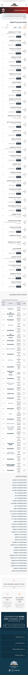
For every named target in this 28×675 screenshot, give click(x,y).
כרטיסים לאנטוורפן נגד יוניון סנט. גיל (19, 513)
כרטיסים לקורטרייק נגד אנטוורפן (20, 542)
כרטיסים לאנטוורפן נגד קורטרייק (20, 500)
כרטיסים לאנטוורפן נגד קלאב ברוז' (19, 490)
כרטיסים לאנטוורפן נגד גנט (21, 495)
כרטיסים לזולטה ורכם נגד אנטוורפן (19, 571)
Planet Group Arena (10, 372)
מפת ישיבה (11, 316)
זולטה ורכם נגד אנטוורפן (19, 349)
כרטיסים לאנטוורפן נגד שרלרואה (20, 487)
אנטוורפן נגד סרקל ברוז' (19, 433)
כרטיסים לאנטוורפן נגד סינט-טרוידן (19, 516)
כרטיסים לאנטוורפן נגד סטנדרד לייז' (19, 519)
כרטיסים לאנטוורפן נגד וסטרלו (20, 521)
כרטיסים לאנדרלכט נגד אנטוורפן (20, 480)
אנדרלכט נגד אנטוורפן (19, 465)
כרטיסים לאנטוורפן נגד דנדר (20, 493)
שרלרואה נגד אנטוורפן (19, 383)
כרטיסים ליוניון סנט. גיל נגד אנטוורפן (19, 558)
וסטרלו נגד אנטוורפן (19, 325)
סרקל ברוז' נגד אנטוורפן (19, 336)
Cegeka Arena (10, 393)
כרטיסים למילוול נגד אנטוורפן (20, 552)
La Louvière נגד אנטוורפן (19, 360)
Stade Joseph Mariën (10, 444)
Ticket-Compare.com (17, 649)
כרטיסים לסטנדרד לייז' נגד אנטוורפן (19, 563)
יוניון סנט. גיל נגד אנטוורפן (19, 444)
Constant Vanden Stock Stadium (10, 465)
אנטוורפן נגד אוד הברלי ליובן (19, 367)
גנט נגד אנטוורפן (19, 373)
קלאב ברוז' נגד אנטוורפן (19, 314)
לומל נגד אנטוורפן (19, 423)
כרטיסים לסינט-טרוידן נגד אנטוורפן (19, 560)
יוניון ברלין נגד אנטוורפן (19, 439)
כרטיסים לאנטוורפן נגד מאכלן (20, 508)
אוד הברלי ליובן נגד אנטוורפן (19, 403)
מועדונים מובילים (19, 643)
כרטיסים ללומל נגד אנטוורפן (20, 547)
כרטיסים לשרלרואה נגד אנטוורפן (20, 529)
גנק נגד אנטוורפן (19, 393)
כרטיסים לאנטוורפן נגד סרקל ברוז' (19, 485)
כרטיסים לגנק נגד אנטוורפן (21, 539)
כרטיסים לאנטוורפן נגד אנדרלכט (20, 482)
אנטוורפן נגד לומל (19, 340)
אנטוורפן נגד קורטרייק (19, 398)
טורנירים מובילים (19, 637)
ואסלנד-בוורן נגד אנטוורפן (19, 428)
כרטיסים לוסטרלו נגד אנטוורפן (20, 568)
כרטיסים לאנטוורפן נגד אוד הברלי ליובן (18, 511)
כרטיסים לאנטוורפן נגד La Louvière (19, 503)
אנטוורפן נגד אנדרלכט (19, 354)
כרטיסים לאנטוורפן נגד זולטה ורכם (19, 524)
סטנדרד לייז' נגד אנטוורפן (19, 309)
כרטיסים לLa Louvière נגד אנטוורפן (19, 545)
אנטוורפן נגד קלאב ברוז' (19, 389)
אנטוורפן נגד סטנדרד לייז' (19, 459)
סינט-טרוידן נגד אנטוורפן (19, 414)
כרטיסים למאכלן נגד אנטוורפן (20, 550)
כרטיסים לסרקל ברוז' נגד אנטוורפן (19, 526)
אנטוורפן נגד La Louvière (19, 419)
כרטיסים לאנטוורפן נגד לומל (20, 506)
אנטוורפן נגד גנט (19, 448)
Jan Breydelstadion (10, 313)
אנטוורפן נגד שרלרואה (19, 330)
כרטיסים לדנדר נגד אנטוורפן (20, 534)
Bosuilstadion (10, 319)
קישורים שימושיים (19, 655)
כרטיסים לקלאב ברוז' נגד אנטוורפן (19, 532)
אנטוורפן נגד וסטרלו (19, 470)
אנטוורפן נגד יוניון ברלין (19, 320)
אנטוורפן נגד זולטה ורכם (19, 408)
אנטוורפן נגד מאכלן (19, 378)
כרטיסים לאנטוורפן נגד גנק (21, 498)
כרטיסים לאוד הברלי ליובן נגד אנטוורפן (18, 555)
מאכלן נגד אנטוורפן (19, 453)
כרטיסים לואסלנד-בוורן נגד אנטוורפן (19, 565)
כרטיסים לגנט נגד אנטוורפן (21, 537)
